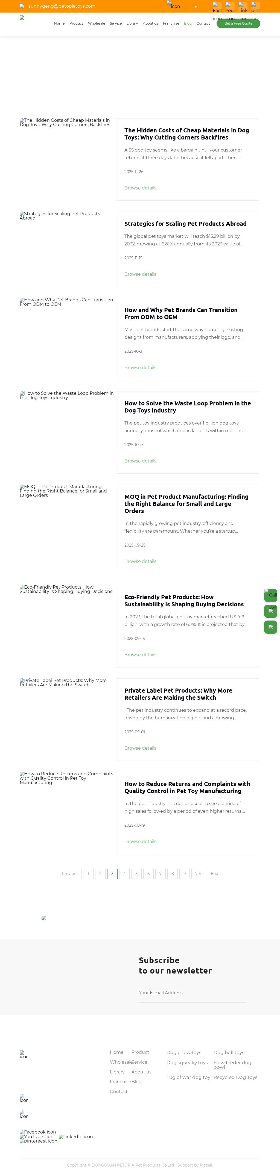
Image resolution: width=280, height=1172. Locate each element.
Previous (70, 874)
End (214, 874)
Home (26, 81)
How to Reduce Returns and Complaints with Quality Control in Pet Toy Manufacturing (187, 787)
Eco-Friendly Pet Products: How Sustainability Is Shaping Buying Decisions (184, 600)
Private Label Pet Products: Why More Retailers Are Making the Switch (178, 694)
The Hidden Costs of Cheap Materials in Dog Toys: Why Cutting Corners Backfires (186, 134)
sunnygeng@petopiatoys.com (61, 6)
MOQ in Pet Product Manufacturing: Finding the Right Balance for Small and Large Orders (186, 503)
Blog (42, 81)
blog (57, 81)
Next (198, 874)
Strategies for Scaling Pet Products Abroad (185, 223)
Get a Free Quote (238, 23)
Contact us (38, 1035)
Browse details (140, 188)
